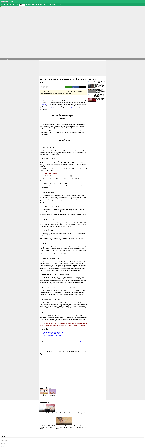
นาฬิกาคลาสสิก (3, 441)
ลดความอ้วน (50, 107)
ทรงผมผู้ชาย (3, 438)
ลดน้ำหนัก (44, 395)
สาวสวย (53, 4)
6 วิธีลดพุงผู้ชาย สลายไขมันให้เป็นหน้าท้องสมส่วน (52, 334)
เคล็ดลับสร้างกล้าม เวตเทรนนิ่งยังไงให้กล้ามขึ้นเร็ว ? (52, 335)
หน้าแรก (4, 4)
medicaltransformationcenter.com (64, 341)
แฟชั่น (10, 4)
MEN (13, 1)
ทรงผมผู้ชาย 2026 (4, 440)
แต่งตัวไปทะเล (3, 445)
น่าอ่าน (41, 4)
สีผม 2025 (3, 446)
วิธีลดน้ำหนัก (74, 107)
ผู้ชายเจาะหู (3, 443)
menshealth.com (52, 341)
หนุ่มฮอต (16, 4)
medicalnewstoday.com (77, 341)
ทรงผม (35, 4)
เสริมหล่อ (29, 4)
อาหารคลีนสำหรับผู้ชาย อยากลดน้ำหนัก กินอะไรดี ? (52, 332)
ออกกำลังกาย (44, 104)
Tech (47, 4)
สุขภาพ (22, 4)
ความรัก (59, 4)
